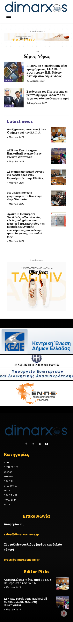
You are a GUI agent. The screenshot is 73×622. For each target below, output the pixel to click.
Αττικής (9, 106)
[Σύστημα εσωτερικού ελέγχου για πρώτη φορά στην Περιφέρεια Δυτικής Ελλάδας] (58, 177)
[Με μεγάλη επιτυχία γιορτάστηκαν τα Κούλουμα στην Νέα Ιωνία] (58, 198)
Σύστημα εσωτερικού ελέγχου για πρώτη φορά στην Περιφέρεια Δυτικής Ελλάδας (25, 175)
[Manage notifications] (64, 613)
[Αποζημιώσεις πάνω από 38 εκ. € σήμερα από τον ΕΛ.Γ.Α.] (58, 134)
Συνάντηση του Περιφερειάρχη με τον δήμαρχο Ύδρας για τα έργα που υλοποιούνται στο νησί (47, 95)
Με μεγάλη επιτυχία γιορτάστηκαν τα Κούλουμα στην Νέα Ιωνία (24, 196)
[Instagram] (33, 444)
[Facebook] (26, 444)
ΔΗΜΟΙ (8, 80)
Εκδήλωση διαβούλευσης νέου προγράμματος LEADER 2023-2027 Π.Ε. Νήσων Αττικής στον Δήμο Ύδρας (46, 71)
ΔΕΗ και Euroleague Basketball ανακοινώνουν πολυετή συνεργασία (24, 154)
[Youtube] (46, 444)
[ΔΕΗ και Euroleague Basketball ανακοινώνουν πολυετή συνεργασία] (58, 156)
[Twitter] (40, 444)
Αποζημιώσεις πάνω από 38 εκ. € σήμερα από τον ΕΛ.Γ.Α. (27, 130)
